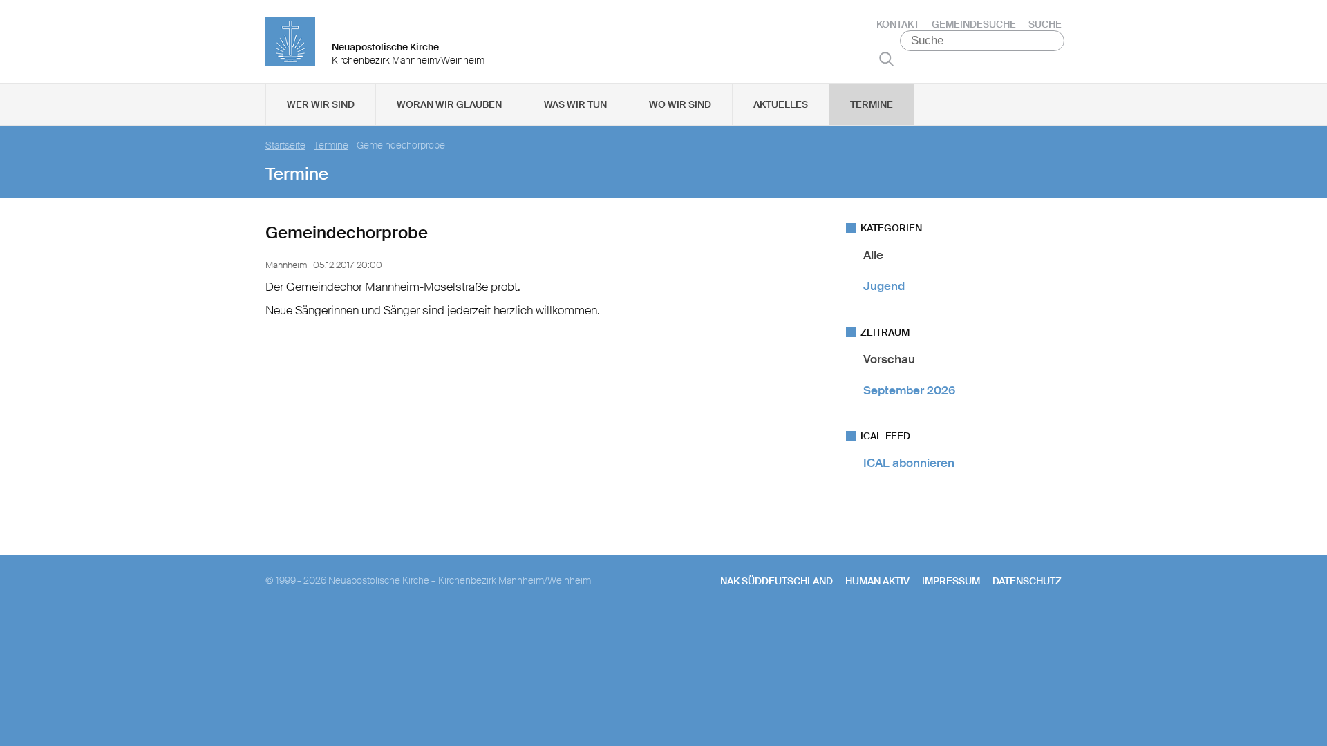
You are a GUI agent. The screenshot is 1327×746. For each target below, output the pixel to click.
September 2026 (909, 390)
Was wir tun (575, 104)
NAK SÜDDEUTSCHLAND (776, 581)
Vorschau (889, 359)
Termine (871, 104)
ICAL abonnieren (908, 462)
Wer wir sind (321, 104)
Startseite (285, 145)
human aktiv (877, 581)
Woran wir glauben (449, 104)
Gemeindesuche (974, 24)
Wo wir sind (680, 104)
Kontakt (897, 24)
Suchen (886, 58)
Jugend (884, 286)
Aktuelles (780, 104)
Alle (873, 254)
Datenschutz (1027, 581)
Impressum (951, 581)
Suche (1045, 24)
